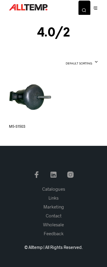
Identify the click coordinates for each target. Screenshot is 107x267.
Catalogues (53, 189)
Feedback (54, 233)
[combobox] (71, 62)
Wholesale (53, 224)
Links (53, 197)
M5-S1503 (17, 126)
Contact (54, 215)
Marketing (53, 206)
